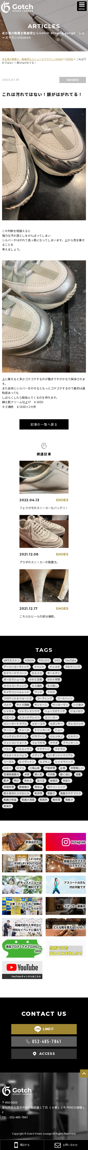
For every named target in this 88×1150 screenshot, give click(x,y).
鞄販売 (7, 806)
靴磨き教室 (10, 799)
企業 (62, 768)
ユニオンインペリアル (60, 755)
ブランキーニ (70, 742)
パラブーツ (38, 736)
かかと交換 (35, 679)
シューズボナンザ (55, 711)
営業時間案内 (11, 774)
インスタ (55, 666)
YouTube (70, 660)
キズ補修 (37, 685)
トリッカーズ (42, 730)
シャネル (9, 711)
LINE (48, 1029)
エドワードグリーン (15, 673)
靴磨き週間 (28, 799)
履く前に (65, 774)
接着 (78, 774)
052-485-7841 (47, 1041)
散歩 (6, 780)
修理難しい (77, 768)
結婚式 (54, 780)
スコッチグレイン (29, 717)
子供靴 (51, 774)
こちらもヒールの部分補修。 (38, 616)
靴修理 (38, 793)
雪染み (38, 787)
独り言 (41, 780)
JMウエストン (12, 660)
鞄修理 (56, 799)
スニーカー (51, 717)
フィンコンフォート (15, 742)
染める (28, 780)
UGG (57, 660)
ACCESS (47, 1054)
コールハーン (65, 698)
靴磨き (51, 793)
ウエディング (72, 666)
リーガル (9, 761)
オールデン (53, 673)
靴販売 (43, 799)
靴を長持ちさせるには (16, 793)
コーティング (44, 698)
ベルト (7, 749)
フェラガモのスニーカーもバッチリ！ (43, 508)
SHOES (73, 80)
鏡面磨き (24, 787)
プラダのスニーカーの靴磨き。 (39, 562)
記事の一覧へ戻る (44, 424)
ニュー (59, 730)
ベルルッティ (24, 749)
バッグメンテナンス (15, 736)
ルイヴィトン (27, 761)
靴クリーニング (56, 787)
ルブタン (45, 761)
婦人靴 (38, 774)
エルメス (37, 673)
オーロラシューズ (14, 679)
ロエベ (7, 768)
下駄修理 (50, 768)
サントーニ (41, 704)
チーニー (9, 730)
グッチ (38, 692)
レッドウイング (64, 761)
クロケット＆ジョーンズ (18, 698)
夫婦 (26, 774)
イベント (39, 666)
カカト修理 (53, 679)
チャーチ (24, 730)
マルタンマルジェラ (15, 755)
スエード (9, 717)
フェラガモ (38, 742)
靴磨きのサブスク (70, 793)
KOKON (29, 660)
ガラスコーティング (15, 685)
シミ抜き (78, 704)
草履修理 (9, 787)
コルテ (7, 704)
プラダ (54, 742)
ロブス (20, 768)
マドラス (60, 749)
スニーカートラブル (15, 723)
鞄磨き (69, 799)
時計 (16, 780)
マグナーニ (43, 749)
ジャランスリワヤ (29, 711)
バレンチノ (56, 736)
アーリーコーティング (16, 666)
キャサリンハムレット (16, 692)
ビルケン (73, 736)
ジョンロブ (76, 711)
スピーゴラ (38, 723)
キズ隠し (52, 685)
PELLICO (44, 660)
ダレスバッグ (75, 723)
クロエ (51, 692)
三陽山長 (34, 768)
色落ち (67, 780)
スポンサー (56, 723)
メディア (37, 755)
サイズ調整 (23, 704)
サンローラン (60, 704)
